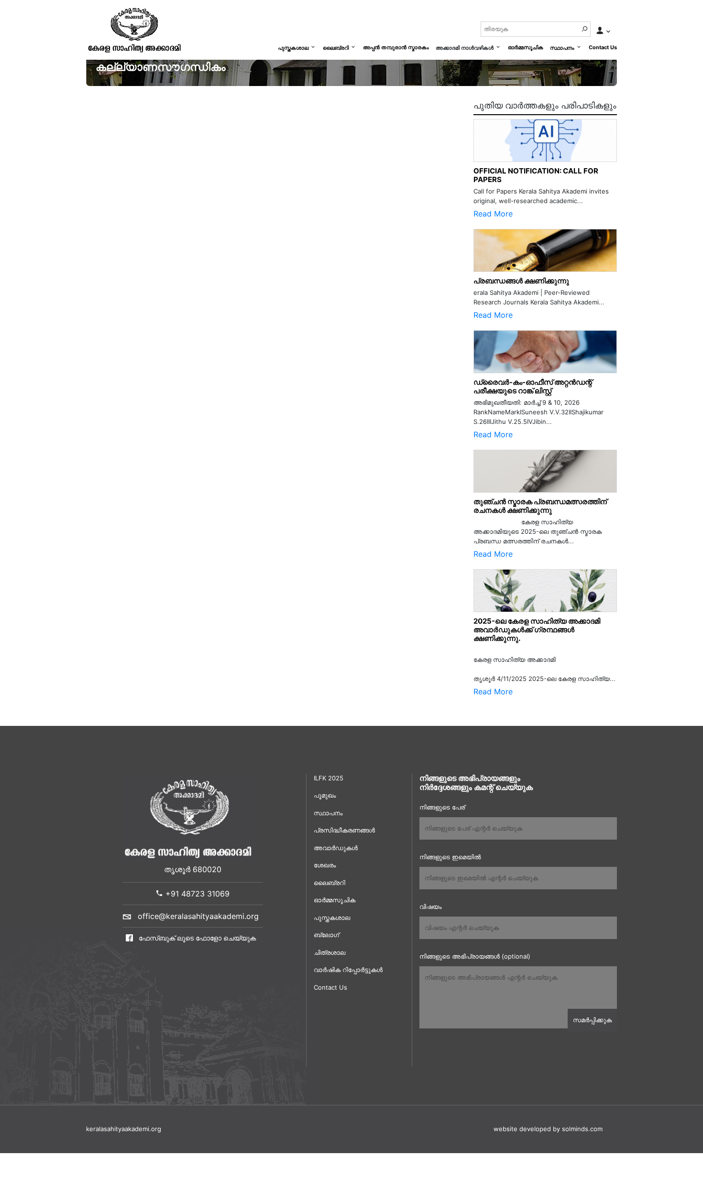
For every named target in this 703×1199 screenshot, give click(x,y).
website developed (522, 1129)
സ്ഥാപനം (562, 47)
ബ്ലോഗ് (326, 935)
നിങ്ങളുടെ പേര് (442, 807)
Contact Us (603, 47)
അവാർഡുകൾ (336, 848)
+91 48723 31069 (196, 893)
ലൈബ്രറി (336, 47)
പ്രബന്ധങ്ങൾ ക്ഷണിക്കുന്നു (521, 280)
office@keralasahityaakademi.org (198, 916)
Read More (493, 213)
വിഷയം (430, 906)
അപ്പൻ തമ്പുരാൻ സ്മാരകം (396, 47)
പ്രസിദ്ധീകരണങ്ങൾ (344, 830)
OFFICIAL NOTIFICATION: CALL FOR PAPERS (535, 175)
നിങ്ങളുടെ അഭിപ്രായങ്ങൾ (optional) (474, 956)
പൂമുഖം (325, 795)
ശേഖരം (325, 865)
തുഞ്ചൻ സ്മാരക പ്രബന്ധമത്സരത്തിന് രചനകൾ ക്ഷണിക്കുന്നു (542, 506)
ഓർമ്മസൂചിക (525, 47)
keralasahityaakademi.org (123, 1129)
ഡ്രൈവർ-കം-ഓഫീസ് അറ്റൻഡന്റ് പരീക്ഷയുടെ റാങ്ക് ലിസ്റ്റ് (532, 386)
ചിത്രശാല (329, 952)
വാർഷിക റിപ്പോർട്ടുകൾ (348, 969)
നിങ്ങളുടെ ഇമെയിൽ (450, 857)
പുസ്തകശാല (293, 47)
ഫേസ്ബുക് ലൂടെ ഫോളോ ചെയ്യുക (196, 938)
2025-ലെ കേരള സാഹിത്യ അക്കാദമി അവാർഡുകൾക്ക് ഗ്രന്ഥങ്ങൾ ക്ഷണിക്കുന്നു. (536, 629)
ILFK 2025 (328, 778)
